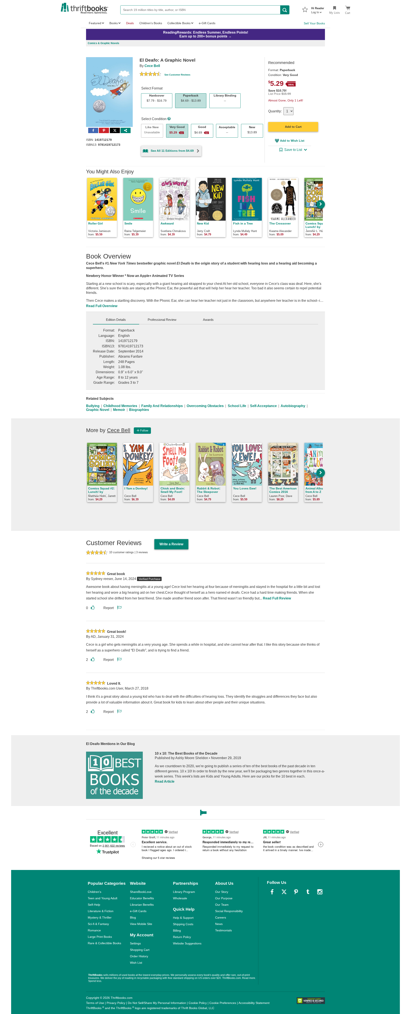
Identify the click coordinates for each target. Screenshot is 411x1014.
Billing (177, 930)
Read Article (164, 781)
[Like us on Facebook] (272, 892)
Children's (94, 892)
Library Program (184, 892)
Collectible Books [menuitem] (179, 23)
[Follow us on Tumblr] (308, 892)
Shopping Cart (139, 950)
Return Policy (182, 937)
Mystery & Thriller (100, 917)
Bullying (93, 406)
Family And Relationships (162, 406)
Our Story (221, 892)
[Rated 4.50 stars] (150, 74)
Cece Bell (152, 66)
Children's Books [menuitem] (150, 23)
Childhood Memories (120, 406)
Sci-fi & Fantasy (98, 924)
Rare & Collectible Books (104, 943)
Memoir (119, 410)
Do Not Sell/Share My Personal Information (157, 1003)
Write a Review (171, 544)
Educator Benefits (142, 898)
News (219, 924)
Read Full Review (277, 598)
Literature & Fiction (100, 911)
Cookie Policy (198, 1003)
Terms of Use (95, 1003)
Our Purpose (223, 898)
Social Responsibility (229, 911)
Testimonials (223, 930)
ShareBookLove (141, 892)
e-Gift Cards (138, 911)
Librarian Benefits (142, 904)
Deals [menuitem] (130, 23)
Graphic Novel (97, 410)
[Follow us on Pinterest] (296, 892)
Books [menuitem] (113, 23)
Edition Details (116, 319)
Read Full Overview (101, 306)
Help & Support (183, 917)
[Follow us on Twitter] (284, 892)
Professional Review (162, 319)
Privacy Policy (116, 1003)
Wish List (136, 962)
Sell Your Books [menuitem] (314, 23)
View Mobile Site (141, 924)
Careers (220, 917)
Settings (135, 943)
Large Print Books (100, 936)
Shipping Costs (183, 924)
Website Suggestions (187, 943)
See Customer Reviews (177, 74)
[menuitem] (317, 9)
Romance (94, 930)
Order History (139, 956)
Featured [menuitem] (95, 23)
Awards (208, 319)
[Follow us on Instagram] (320, 892)
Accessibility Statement (254, 1003)
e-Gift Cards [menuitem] (207, 23)
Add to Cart (293, 126)
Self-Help (94, 904)
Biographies (139, 410)
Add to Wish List (292, 140)
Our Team (222, 904)
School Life (237, 406)
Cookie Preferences (222, 1003)
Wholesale (180, 898)
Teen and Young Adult (102, 898)
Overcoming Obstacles (205, 406)
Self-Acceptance (263, 406)
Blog (133, 917)
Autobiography (293, 406)
